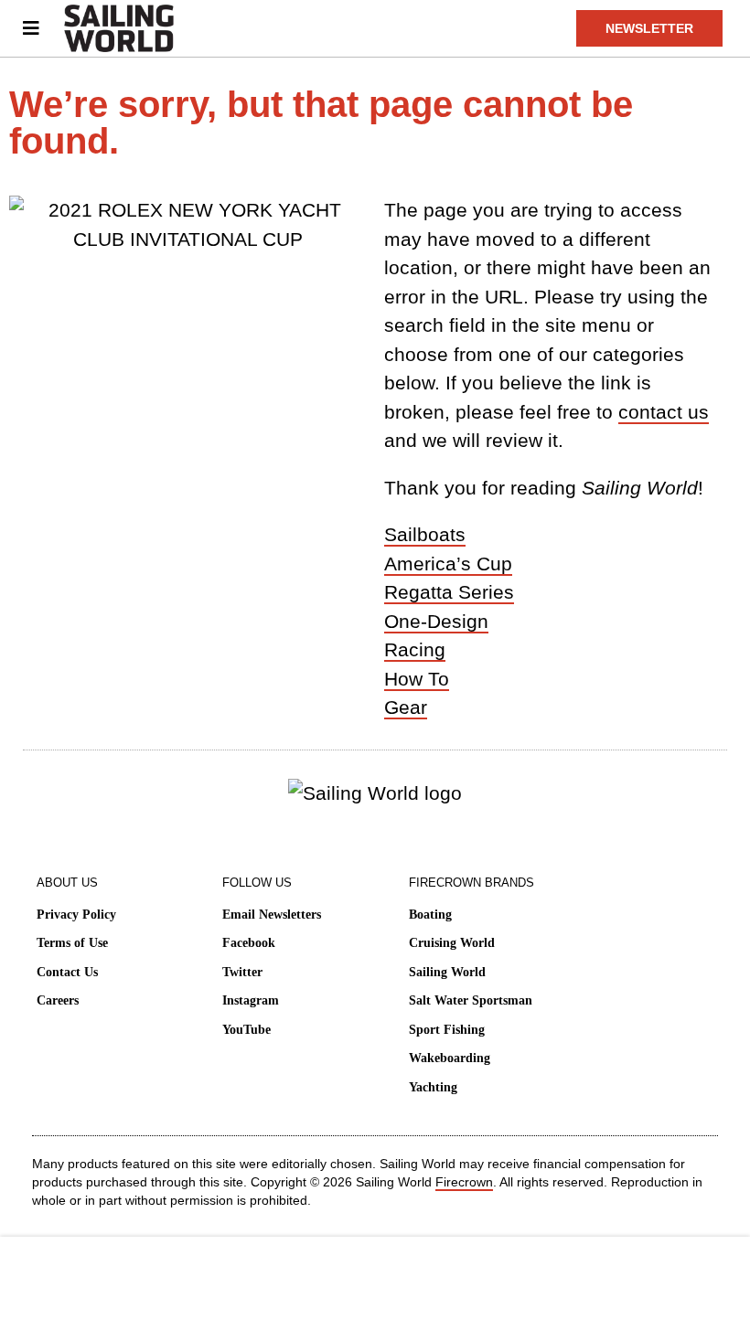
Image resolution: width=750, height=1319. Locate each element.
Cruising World (452, 943)
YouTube (246, 1030)
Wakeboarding (449, 1058)
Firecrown (464, 1182)
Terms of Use (72, 943)
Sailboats (425, 534)
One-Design (436, 621)
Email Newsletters (271, 914)
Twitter (242, 972)
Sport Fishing (447, 1030)
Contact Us (67, 972)
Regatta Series (449, 591)
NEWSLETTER (649, 28)
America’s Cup (448, 563)
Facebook (248, 943)
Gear (405, 707)
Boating (430, 914)
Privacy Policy (76, 914)
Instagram (250, 1000)
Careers (58, 1000)
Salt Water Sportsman (470, 1000)
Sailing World (447, 972)
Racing (414, 649)
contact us (663, 411)
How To (416, 678)
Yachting (433, 1087)
